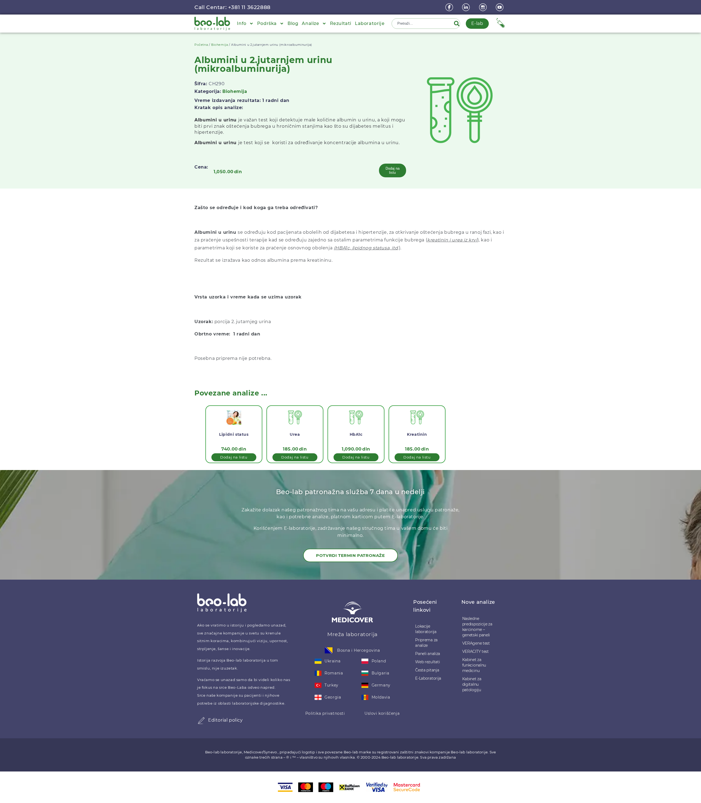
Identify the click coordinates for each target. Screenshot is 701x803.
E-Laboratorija (428, 678)
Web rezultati (427, 661)
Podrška (267, 23)
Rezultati (340, 23)
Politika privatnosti (325, 713)
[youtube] (500, 7)
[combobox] (423, 23)
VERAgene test (476, 643)
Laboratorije (369, 23)
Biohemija (219, 45)
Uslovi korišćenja (382, 713)
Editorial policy (225, 720)
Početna (201, 45)
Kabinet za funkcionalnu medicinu (474, 665)
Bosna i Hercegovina (358, 650)
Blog (293, 23)
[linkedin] (466, 7)
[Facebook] (450, 7)
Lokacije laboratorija (425, 629)
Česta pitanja (427, 670)
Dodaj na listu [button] (233, 457)
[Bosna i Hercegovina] (329, 650)
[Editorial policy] (201, 720)
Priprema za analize (426, 642)
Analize (310, 23)
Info (241, 23)
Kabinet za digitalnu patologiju (471, 684)
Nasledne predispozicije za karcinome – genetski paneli (477, 626)
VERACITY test (475, 651)
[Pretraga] (458, 23)
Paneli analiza (427, 653)
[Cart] (500, 23)
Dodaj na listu (393, 170)
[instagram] (483, 7)
